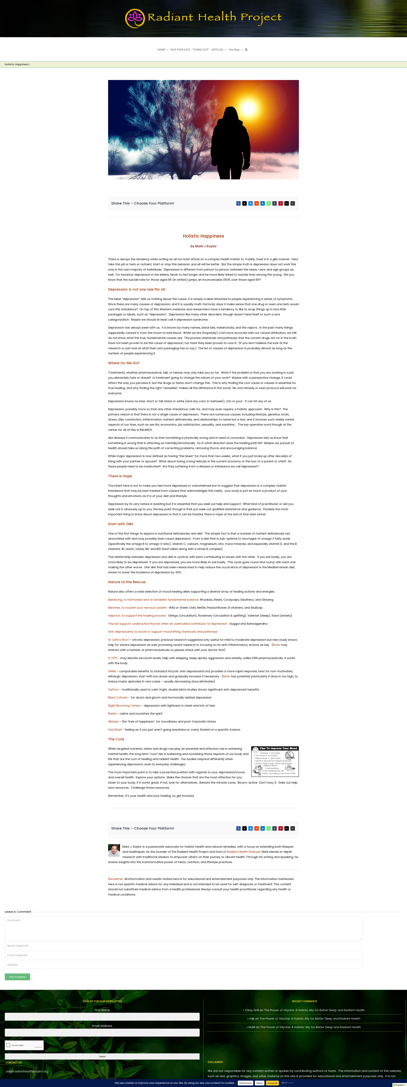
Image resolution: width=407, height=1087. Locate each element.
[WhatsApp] (269, 203)
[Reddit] (257, 203)
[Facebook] (238, 203)
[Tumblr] (275, 203)
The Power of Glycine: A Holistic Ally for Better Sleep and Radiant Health (314, 1010)
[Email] (287, 203)
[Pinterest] (281, 203)
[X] (244, 203)
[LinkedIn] (263, 203)
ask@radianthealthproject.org (27, 1071)
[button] (246, 49)
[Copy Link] (293, 203)
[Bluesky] (251, 203)
